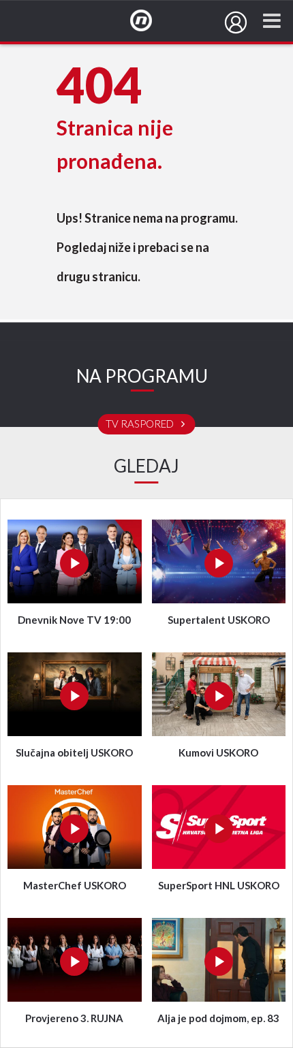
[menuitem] (235, 22)
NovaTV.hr (149, 21)
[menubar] (235, 22)
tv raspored (141, 424)
